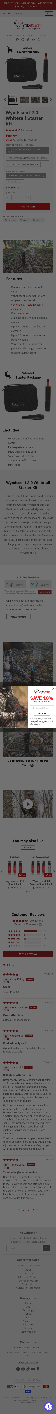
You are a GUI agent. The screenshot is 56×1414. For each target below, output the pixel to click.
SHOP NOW (42, 714)
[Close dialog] (53, 688)
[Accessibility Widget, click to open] (49, 1407)
